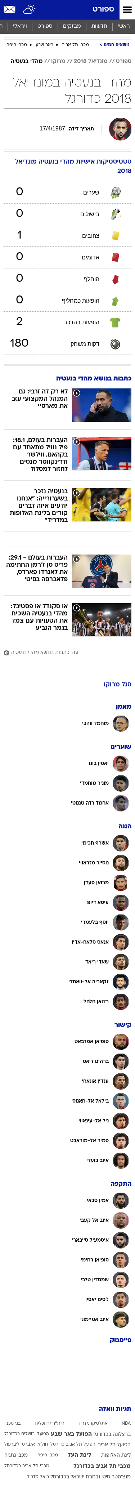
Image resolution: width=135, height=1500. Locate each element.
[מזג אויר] (29, 9)
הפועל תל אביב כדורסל (72, 1444)
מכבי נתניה (16, 1455)
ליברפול (11, 1444)
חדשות (99, 26)
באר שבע (44, 45)
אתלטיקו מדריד (93, 1423)
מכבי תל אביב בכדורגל (102, 1466)
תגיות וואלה (115, 1409)
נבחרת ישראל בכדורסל (75, 1477)
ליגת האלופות (116, 1455)
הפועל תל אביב (114, 1445)
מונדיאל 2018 (90, 61)
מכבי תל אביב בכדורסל (26, 1466)
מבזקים (72, 26)
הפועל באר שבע (71, 1434)
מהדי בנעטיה (26, 61)
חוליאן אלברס (35, 1444)
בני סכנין (12, 1423)
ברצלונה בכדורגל (112, 1434)
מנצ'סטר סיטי (116, 1477)
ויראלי (20, 26)
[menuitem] (99, 27)
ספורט (103, 9)
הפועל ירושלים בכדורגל (26, 1434)
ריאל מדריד (38, 1477)
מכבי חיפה (16, 45)
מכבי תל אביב (75, 45)
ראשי (124, 26)
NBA (126, 1423)
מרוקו (58, 61)
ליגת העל (79, 1455)
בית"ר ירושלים (49, 1423)
